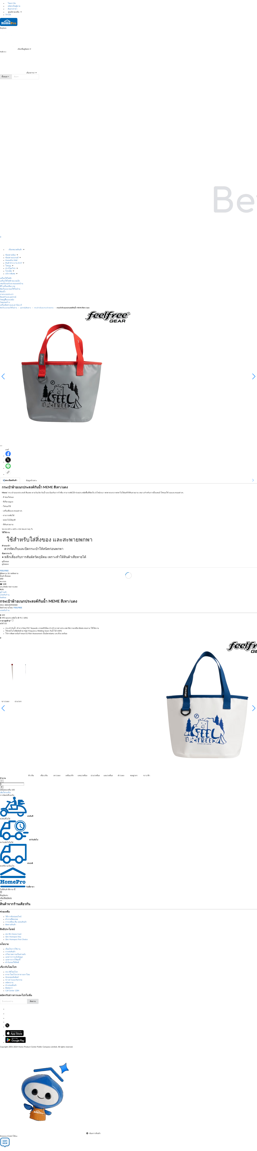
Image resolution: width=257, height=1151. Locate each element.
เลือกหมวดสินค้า (15, 250)
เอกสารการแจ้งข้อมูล (14, 957)
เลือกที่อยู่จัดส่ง (23, 49)
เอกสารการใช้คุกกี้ (12, 960)
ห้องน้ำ (3, 292)
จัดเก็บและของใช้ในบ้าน (10, 289)
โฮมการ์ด (11, 3)
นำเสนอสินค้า (11, 985)
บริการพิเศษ (10, 274)
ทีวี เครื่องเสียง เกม (7, 286)
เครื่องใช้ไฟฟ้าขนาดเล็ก (10, 281)
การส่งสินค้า (10, 952)
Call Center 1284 (12, 991)
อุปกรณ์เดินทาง (25, 308)
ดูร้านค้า (3, 592)
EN (9, 15)
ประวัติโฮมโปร (11, 972)
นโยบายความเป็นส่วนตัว (15, 954)
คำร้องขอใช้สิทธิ (12, 962)
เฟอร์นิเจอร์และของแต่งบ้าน (11, 284)
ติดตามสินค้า (10, 925)
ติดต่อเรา (9, 988)
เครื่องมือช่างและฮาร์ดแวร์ (11, 305)
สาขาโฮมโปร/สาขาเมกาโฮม (17, 975)
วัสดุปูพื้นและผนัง (7, 300)
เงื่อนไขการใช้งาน (12, 949)
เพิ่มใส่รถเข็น (5, 793)
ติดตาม (33, 1001)
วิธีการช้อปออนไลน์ (13, 917)
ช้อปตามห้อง (10, 255)
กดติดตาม (14, 573)
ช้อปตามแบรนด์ (11, 258)
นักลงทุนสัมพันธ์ (12, 977)
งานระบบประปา (7, 294)
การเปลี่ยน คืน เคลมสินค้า (16, 922)
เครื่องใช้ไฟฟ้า (6, 278)
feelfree (3, 598)
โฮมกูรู (8, 266)
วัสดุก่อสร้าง (5, 302)
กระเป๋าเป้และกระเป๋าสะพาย (43, 308)
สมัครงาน (9, 983)
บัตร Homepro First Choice (16, 939)
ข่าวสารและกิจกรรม (13, 980)
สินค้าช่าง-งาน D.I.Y (13, 263)
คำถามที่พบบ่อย (11, 919)
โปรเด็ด (8, 271)
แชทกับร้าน (5, 595)
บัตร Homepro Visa (13, 937)
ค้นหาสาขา (12, 9)
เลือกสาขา (30, 73)
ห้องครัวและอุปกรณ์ (8, 297)
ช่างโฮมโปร (10, 268)
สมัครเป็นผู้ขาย (13, 6)
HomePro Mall (11, 260)
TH (6, 15)
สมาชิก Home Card (13, 934)
